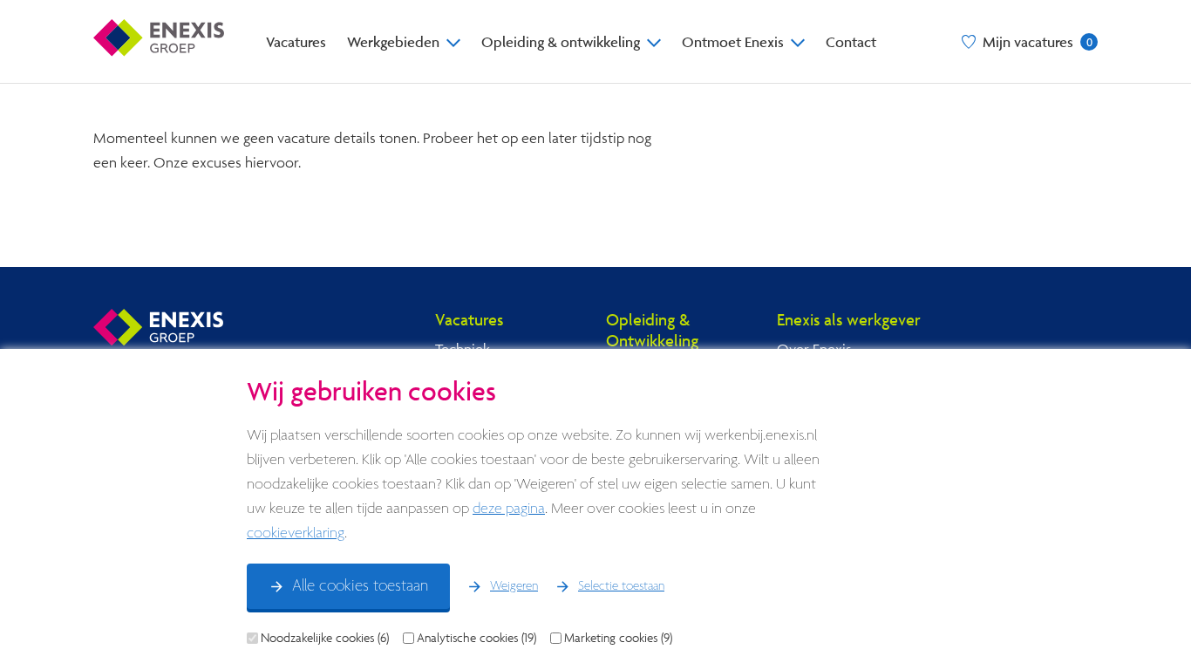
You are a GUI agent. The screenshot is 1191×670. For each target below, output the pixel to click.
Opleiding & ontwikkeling (560, 41)
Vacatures (296, 41)
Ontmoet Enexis (733, 41)
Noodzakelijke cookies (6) (325, 638)
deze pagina (509, 509)
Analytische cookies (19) (476, 638)
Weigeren (514, 586)
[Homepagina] (158, 41)
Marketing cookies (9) (618, 638)
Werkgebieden (393, 41)
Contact (851, 41)
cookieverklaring (295, 533)
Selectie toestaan (621, 586)
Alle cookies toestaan (360, 586)
